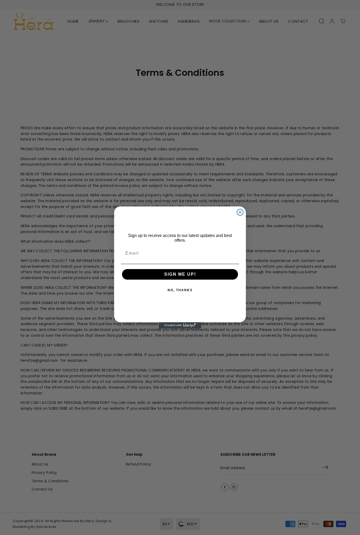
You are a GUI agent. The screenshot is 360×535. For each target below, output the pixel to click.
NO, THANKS (180, 290)
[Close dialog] (240, 212)
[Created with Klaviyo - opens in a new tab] (180, 325)
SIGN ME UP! (180, 274)
